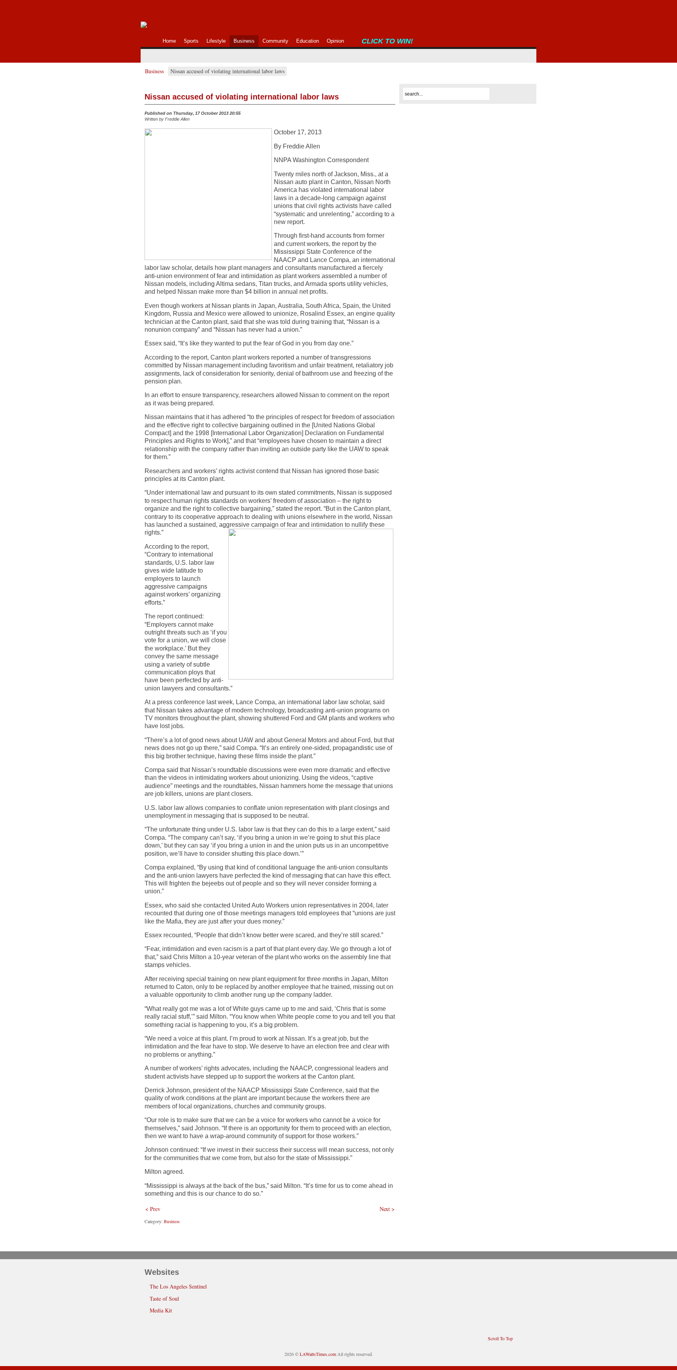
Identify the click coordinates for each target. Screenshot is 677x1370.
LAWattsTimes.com (318, 1354)
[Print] (390, 115)
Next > (387, 1209)
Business (154, 71)
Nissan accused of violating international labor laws (242, 96)
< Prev (152, 1209)
